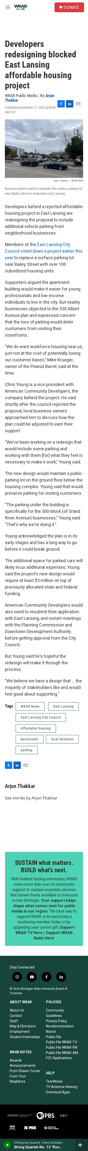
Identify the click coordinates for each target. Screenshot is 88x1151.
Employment (20, 1031)
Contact (16, 1016)
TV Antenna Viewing (61, 1087)
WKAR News (30, 706)
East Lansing (63, 706)
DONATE (71, 7)
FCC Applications (59, 1058)
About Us (17, 1010)
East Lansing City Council (41, 717)
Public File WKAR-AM (62, 1053)
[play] (7, 1144)
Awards (16, 1060)
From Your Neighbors (18, 1079)
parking (27, 750)
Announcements (23, 1065)
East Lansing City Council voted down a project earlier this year (44, 251)
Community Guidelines (55, 1013)
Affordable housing (36, 728)
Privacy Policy (56, 1021)
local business (62, 739)
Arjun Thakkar (20, 786)
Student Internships (25, 1037)
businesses (29, 739)
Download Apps (58, 1092)
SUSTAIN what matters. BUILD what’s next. (44, 866)
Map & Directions (23, 1026)
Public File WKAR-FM (61, 1047)
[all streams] (81, 1145)
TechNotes (54, 1081)
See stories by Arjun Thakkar (31, 798)
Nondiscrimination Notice (60, 1028)
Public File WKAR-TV (61, 1042)
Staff (14, 1021)
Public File (53, 1037)
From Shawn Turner (25, 1071)
